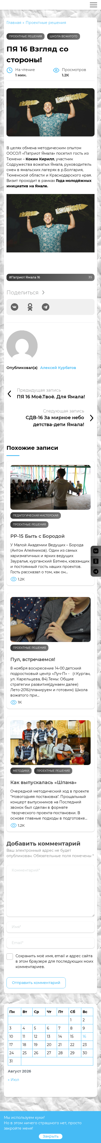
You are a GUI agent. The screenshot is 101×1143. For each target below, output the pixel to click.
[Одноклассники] (30, 307)
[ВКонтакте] (14, 307)
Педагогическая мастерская (35, 515)
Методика (21, 770)
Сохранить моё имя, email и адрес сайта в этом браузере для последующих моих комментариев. (54, 961)
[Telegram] (45, 307)
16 (84, 1036)
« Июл (13, 1079)
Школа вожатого (63, 36)
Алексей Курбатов (58, 367)
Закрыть (51, 1136)
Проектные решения (25, 36)
